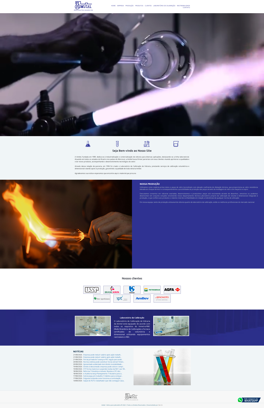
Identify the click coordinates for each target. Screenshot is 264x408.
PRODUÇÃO (129, 6)
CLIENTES (148, 6)
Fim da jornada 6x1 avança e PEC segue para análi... (103, 359)
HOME (113, 6)
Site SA (160, 405)
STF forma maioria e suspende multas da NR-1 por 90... (104, 369)
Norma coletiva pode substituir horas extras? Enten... (103, 362)
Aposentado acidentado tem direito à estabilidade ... (103, 364)
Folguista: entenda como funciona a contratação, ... (102, 378)
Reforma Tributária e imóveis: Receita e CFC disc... (102, 371)
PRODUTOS (139, 6)
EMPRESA (120, 6)
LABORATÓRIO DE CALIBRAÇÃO (164, 6)
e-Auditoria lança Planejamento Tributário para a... (102, 373)
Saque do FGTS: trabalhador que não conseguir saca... (103, 381)
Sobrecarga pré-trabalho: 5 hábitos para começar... (103, 376)
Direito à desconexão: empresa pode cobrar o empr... (103, 366)
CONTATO (186, 7)
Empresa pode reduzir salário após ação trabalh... (102, 355)
